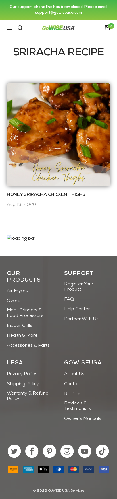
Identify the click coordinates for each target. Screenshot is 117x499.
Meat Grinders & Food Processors (25, 313)
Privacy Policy (21, 374)
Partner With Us (81, 319)
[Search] (20, 27)
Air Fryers (17, 291)
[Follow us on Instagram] (67, 451)
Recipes (73, 394)
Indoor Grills (19, 325)
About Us (74, 374)
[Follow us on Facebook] (32, 451)
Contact (72, 384)
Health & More (22, 335)
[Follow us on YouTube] (84, 451)
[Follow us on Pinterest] (49, 451)
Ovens (14, 301)
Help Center (77, 309)
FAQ (69, 299)
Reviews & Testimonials (77, 406)
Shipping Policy (23, 384)
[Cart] (107, 27)
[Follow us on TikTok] (102, 451)
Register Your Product (78, 287)
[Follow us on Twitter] (14, 451)
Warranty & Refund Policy (28, 396)
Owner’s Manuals (82, 418)
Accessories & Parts (28, 345)
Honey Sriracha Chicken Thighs (46, 194)
